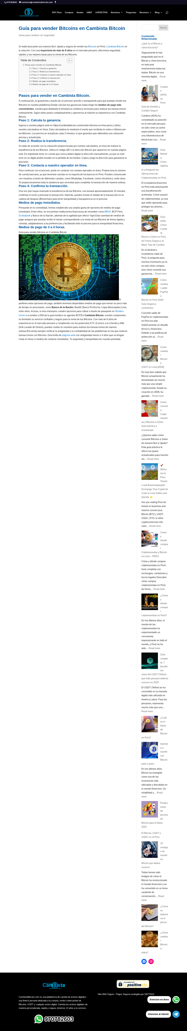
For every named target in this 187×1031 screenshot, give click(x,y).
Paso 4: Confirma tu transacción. (46, 78)
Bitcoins (92, 46)
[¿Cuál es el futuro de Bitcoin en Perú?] (149, 724)
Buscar (163, 27)
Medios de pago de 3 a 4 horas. (45, 84)
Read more (147, 210)
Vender (80, 12)
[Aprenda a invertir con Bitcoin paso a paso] (149, 751)
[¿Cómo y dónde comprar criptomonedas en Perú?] (149, 602)
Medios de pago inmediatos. (44, 81)
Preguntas (131, 12)
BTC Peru (57, 12)
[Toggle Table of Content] (68, 60)
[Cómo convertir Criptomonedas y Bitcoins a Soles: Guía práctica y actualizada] (149, 409)
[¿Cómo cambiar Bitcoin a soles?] (149, 939)
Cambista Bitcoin (115, 46)
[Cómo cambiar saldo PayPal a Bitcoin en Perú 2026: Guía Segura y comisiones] (149, 287)
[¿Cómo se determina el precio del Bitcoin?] (149, 913)
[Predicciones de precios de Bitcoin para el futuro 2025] (149, 810)
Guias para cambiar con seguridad (36, 35)
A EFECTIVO (101, 12)
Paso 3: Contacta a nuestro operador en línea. (51, 75)
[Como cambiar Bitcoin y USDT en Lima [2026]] (149, 354)
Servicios (115, 12)
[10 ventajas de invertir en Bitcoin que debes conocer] (149, 850)
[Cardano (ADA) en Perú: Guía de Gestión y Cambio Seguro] (149, 94)
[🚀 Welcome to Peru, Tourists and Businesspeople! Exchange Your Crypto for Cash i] (149, 472)
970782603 (11, 2)
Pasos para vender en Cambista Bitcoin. (43, 65)
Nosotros (144, 12)
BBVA (107, 211)
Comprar (69, 12)
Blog (157, 12)
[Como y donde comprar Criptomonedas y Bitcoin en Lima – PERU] (149, 539)
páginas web (68, 335)
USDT (89, 12)
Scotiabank (24, 215)
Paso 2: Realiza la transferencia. (46, 72)
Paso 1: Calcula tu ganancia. (44, 68)
